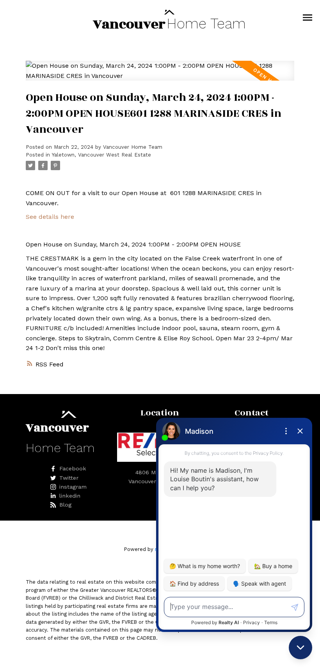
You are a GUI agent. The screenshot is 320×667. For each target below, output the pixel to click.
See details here (50, 216)
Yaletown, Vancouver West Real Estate (101, 155)
